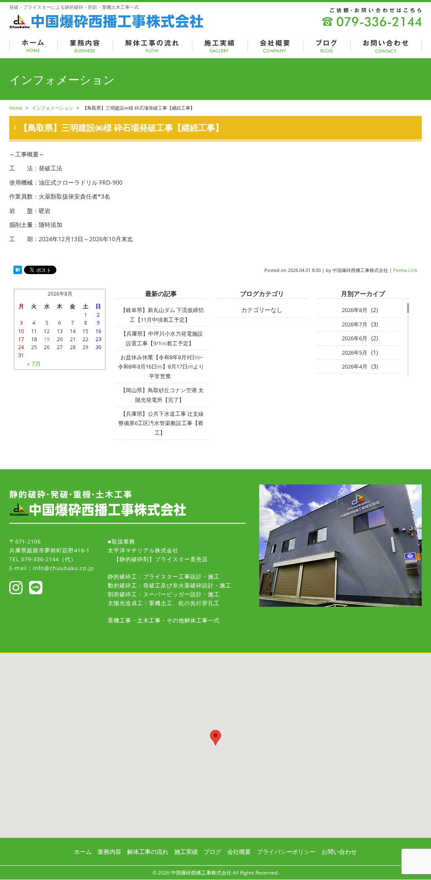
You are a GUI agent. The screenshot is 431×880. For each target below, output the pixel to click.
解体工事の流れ (147, 852)
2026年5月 (354, 352)
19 (47, 339)
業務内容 (109, 852)
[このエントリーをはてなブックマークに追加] (17, 270)
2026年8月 (354, 310)
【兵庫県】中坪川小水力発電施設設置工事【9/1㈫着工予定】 (162, 338)
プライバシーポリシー (286, 852)
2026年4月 (354, 366)
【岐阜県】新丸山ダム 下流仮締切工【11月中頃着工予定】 (162, 314)
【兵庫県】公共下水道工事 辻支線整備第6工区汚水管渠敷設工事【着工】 (161, 423)
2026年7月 (354, 324)
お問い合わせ (339, 852)
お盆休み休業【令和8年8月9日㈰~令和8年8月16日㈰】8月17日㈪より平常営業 (161, 366)
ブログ (212, 852)
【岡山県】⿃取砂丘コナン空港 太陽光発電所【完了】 (162, 394)
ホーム (83, 852)
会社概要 (239, 852)
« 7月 (34, 364)
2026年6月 (354, 338)
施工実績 (186, 852)
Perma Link (405, 270)
